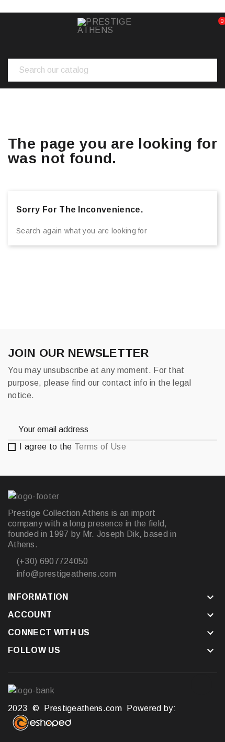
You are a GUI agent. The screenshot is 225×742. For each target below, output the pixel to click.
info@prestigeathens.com (65, 573)
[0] (212, 26)
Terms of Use (100, 446)
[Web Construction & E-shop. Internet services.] (42, 727)
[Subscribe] (199, 429)
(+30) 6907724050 (51, 561)
